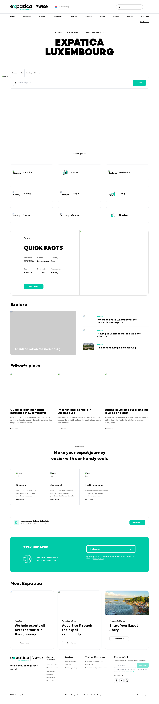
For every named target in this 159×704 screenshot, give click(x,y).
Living (102, 16)
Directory (145, 16)
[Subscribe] (132, 549)
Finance (42, 16)
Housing (74, 16)
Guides (14, 73)
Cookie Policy (96, 695)
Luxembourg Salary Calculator (35, 521)
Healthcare (58, 16)
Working (130, 16)
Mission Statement (53, 681)
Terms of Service (83, 695)
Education (27, 16)
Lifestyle (88, 16)
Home (12, 16)
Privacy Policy (98, 559)
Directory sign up (71, 668)
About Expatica (52, 664)
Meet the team (52, 668)
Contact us (51, 671)
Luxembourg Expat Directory (96, 668)
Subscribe (142, 665)
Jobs (21, 73)
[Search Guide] (15, 83)
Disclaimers (144, 22)
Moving (116, 16)
